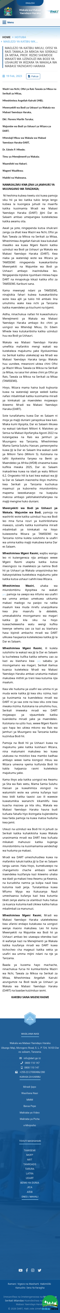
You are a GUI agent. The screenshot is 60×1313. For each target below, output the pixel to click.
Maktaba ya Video (30, 1112)
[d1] (4, 594)
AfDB (29, 1191)
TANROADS (29, 1164)
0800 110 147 (32, 1062)
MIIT (29, 1159)
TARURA (29, 1168)
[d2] (38, 661)
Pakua (34, 76)
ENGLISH (30, 3)
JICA (29, 1187)
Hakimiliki (45, 1283)
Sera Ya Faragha (35, 1287)
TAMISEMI (30, 1150)
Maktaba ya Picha (30, 1119)
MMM (29, 1099)
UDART (30, 1178)
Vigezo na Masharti (28, 1283)
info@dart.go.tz (32, 1058)
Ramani (12, 1283)
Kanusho (20, 1287)
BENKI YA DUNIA (29, 1182)
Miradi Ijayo (29, 1086)
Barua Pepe (30, 1106)
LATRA (30, 1173)
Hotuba (20, 37)
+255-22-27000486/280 (32, 1072)
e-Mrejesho (30, 1125)
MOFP (29, 1154)
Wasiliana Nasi (29, 1093)
